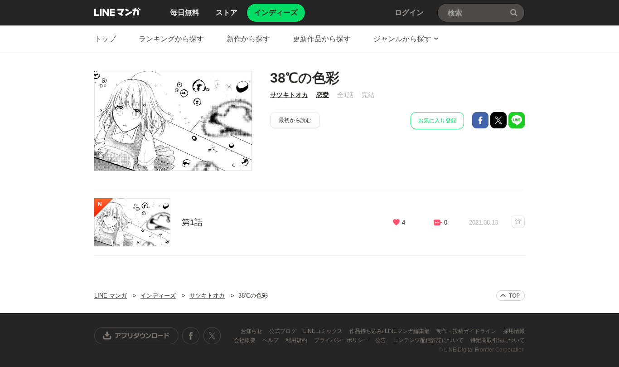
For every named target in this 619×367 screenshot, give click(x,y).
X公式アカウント (212, 335)
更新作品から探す (322, 39)
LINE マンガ (117, 11)
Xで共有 (498, 120)
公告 (381, 340)
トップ (105, 39)
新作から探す (248, 39)
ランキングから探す (171, 39)
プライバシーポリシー (342, 340)
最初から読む (295, 120)
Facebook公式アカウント (191, 335)
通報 (518, 221)
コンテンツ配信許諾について (429, 340)
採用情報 (514, 331)
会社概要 (245, 340)
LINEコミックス (323, 331)
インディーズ (158, 295)
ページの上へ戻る (510, 295)
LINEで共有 (516, 120)
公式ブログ (283, 331)
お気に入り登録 (437, 120)
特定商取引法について (497, 340)
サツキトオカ (289, 94)
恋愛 (322, 94)
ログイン (409, 12)
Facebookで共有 (480, 120)
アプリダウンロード (136, 335)
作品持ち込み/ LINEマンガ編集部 (390, 331)
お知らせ (252, 331)
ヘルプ (271, 340)
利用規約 (297, 340)
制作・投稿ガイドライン (467, 331)
